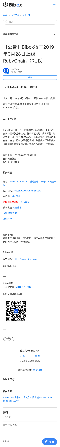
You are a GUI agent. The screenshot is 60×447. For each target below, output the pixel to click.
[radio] (22, 356)
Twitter (9, 339)
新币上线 (26, 15)
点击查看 (16, 196)
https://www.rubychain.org (27, 190)
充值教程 (7, 218)
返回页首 (7, 379)
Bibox (5, 15)
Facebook (5, 339)
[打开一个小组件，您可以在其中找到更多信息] (49, 442)
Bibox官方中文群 (24, 286)
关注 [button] (30, 77)
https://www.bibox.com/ (26, 259)
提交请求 (37, 370)
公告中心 (15, 15)
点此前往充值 (10, 213)
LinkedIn (13, 339)
